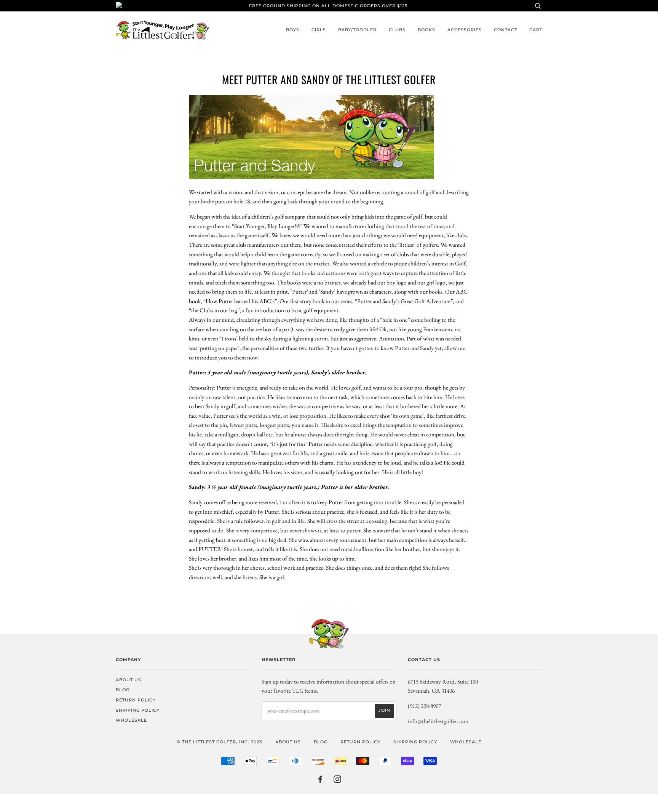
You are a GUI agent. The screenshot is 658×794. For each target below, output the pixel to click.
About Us (128, 679)
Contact (505, 29)
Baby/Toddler (357, 29)
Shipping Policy (138, 710)
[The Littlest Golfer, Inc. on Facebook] (320, 780)
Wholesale (131, 720)
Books (426, 29)
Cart (535, 29)
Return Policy (136, 700)
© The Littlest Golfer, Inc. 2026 (219, 741)
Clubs (397, 29)
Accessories (464, 29)
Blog (122, 689)
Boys (292, 29)
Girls (318, 29)
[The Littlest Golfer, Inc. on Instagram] (338, 780)
